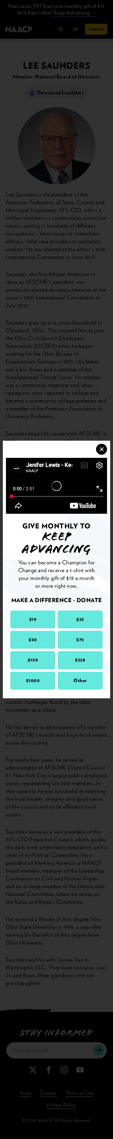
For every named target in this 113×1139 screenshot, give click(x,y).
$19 (33, 619)
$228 (80, 660)
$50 (33, 639)
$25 (80, 619)
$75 (80, 639)
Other (80, 680)
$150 (33, 660)
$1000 (33, 680)
